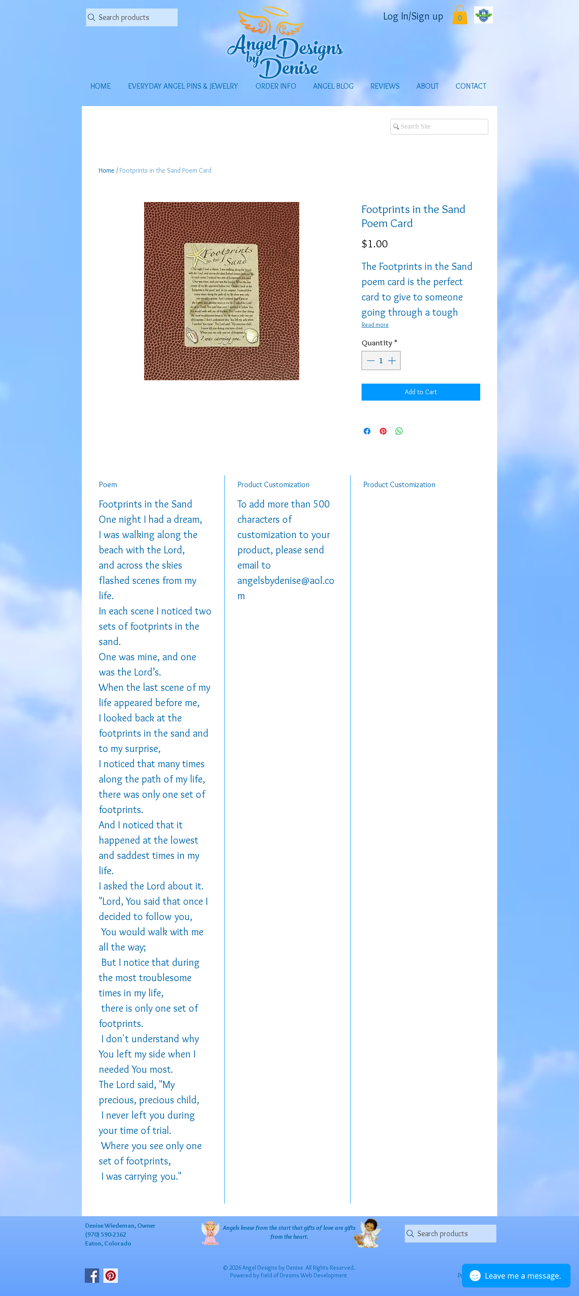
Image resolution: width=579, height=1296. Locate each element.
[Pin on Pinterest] (383, 431)
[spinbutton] (381, 360)
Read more (375, 324)
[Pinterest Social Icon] (110, 1275)
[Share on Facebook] (367, 431)
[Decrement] (370, 360)
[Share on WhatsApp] (399, 431)
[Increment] (393, 360)
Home (106, 170)
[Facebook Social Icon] (92, 1275)
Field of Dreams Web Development (304, 1275)
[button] (460, 14)
